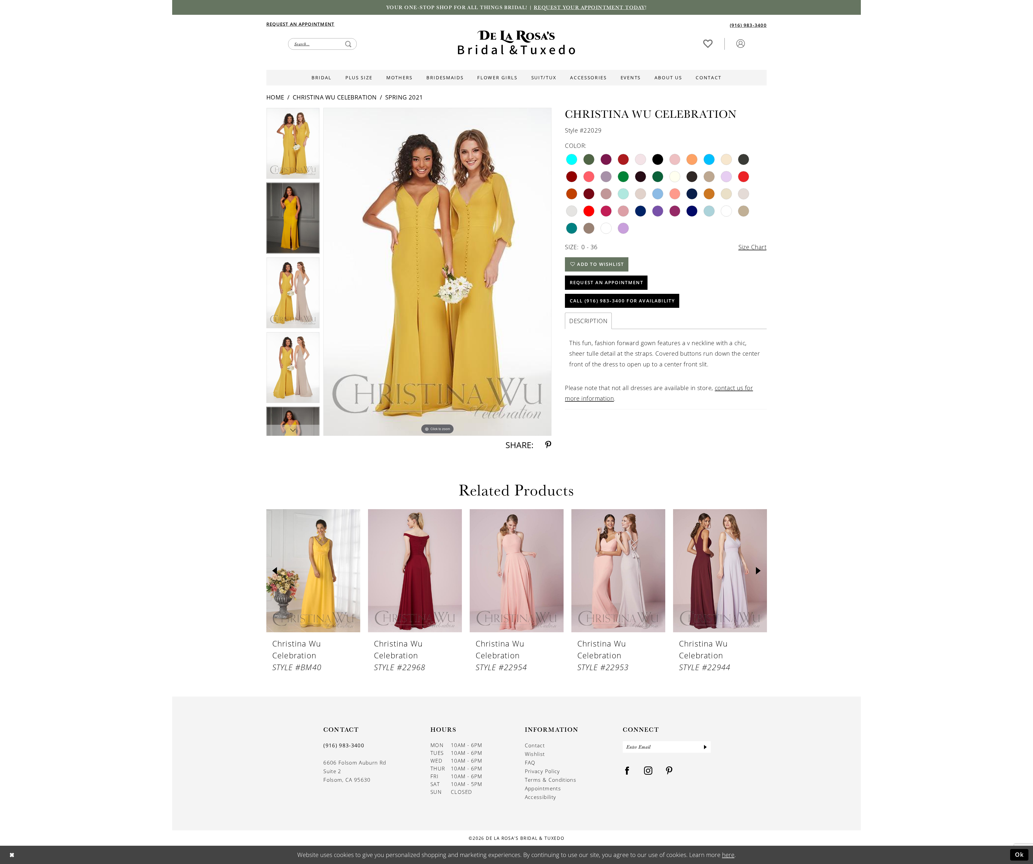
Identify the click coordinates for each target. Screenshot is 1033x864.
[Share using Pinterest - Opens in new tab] (548, 444)
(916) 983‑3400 (343, 745)
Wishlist (535, 754)
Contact (535, 745)
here (728, 855)
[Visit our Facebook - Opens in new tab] (627, 771)
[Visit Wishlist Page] (708, 43)
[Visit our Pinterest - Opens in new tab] (669, 771)
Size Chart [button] (752, 247)
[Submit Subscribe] (705, 747)
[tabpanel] (293, 145)
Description (588, 321)
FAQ (530, 762)
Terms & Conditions (550, 779)
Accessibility (540, 797)
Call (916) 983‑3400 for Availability (622, 301)
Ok (1019, 854)
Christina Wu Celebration (335, 97)
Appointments (543, 788)
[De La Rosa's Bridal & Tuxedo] (516, 42)
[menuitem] (391, 24)
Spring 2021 (404, 97)
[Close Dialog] (12, 855)
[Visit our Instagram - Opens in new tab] (648, 771)
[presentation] (313, 570)
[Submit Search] (348, 44)
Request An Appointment (606, 282)
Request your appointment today (589, 7)
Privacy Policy (542, 771)
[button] (740, 43)
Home (275, 97)
